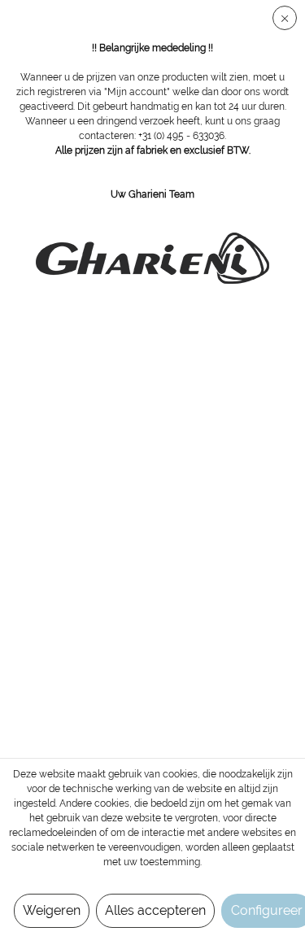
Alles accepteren (155, 910)
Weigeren (52, 910)
